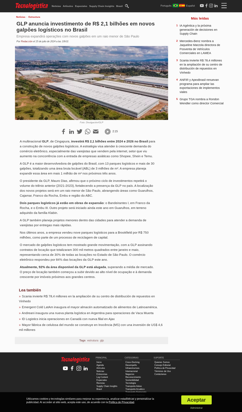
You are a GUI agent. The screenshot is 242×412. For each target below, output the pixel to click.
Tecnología (130, 383)
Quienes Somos (162, 362)
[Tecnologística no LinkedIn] (86, 368)
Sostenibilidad (132, 380)
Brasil (119, 6)
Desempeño (131, 365)
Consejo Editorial (162, 365)
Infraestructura (132, 368)
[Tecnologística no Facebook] (72, 368)
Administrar (196, 407)
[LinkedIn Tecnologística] (216, 6)
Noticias (56, 6)
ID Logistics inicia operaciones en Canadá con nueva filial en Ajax (68, 319)
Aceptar (196, 400)
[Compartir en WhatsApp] (88, 132)
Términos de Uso (162, 371)
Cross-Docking (132, 362)
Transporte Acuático (135, 389)
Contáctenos (160, 374)
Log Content (102, 377)
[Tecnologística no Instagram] (79, 368)
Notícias (20, 17)
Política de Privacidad (164, 368)
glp (102, 340)
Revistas (100, 383)
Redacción (26, 41)
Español (190, 5)
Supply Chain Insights (101, 6)
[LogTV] (202, 6)
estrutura (92, 340)
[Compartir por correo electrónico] (96, 132)
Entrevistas (101, 374)
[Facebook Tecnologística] (206, 6)
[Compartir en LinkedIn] (71, 132)
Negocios (129, 374)
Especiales (81, 6)
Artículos (68, 6)
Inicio (99, 362)
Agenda (100, 365)
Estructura (34, 17)
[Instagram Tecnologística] (211, 6)
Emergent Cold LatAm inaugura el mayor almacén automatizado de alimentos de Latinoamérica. (90, 307)
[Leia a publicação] (108, 132)
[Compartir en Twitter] (79, 132)
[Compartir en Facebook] (63, 132)
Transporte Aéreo (133, 386)
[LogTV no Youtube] (65, 368)
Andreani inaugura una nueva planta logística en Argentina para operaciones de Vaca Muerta (88, 313)
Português (166, 5)
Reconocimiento (133, 377)
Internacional (131, 371)
